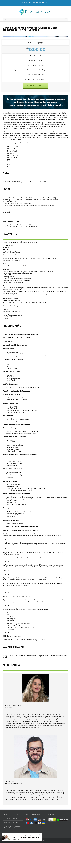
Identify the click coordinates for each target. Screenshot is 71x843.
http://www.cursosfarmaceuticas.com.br (35, 266)
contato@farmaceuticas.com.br (41, 2)
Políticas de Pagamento (11, 815)
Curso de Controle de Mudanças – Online (26, 837)
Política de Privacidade (11, 822)
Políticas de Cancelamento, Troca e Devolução (12, 827)
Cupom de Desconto (10, 819)
